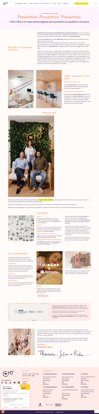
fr (96, 3)
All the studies (43, 56)
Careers (25, 381)
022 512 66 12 (66, 380)
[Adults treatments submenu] (39, 3)
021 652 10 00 (66, 395)
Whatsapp (46, 384)
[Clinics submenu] (27, 3)
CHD (50, 374)
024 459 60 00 (85, 393)
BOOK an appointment (80, 3)
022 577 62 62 (85, 380)
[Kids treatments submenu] (50, 3)
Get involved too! (41, 295)
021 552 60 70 (47, 393)
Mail (44, 382)
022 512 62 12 (46, 380)
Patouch (49, 288)
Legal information (59, 412)
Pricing (24, 383)
